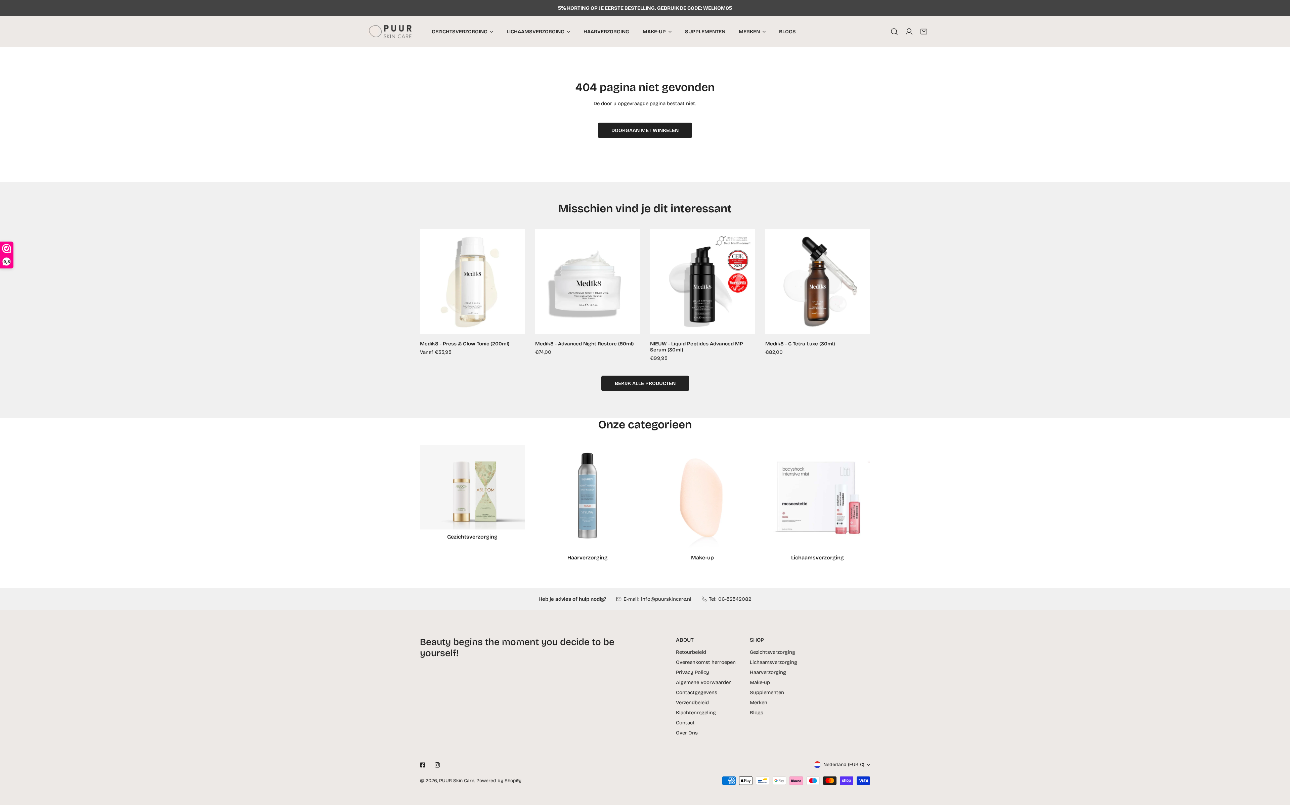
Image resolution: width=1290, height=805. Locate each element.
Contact (685, 723)
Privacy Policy (692, 672)
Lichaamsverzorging (773, 662)
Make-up (760, 682)
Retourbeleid (691, 652)
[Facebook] (422, 765)
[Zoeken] (894, 31)
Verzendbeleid (692, 703)
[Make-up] (702, 497)
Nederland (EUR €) (843, 764)
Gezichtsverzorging (772, 652)
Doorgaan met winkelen (645, 130)
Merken (758, 703)
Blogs (756, 713)
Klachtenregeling (696, 713)
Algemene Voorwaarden (704, 682)
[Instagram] (437, 765)
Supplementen (767, 692)
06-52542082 (734, 599)
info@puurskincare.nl (666, 599)
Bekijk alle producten (645, 383)
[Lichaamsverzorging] (817, 497)
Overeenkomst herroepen (706, 662)
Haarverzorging (768, 672)
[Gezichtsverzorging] (472, 487)
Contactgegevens (696, 692)
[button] (923, 31)
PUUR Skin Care (456, 780)
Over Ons (687, 733)
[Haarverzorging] (587, 497)
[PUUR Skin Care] (392, 31)
